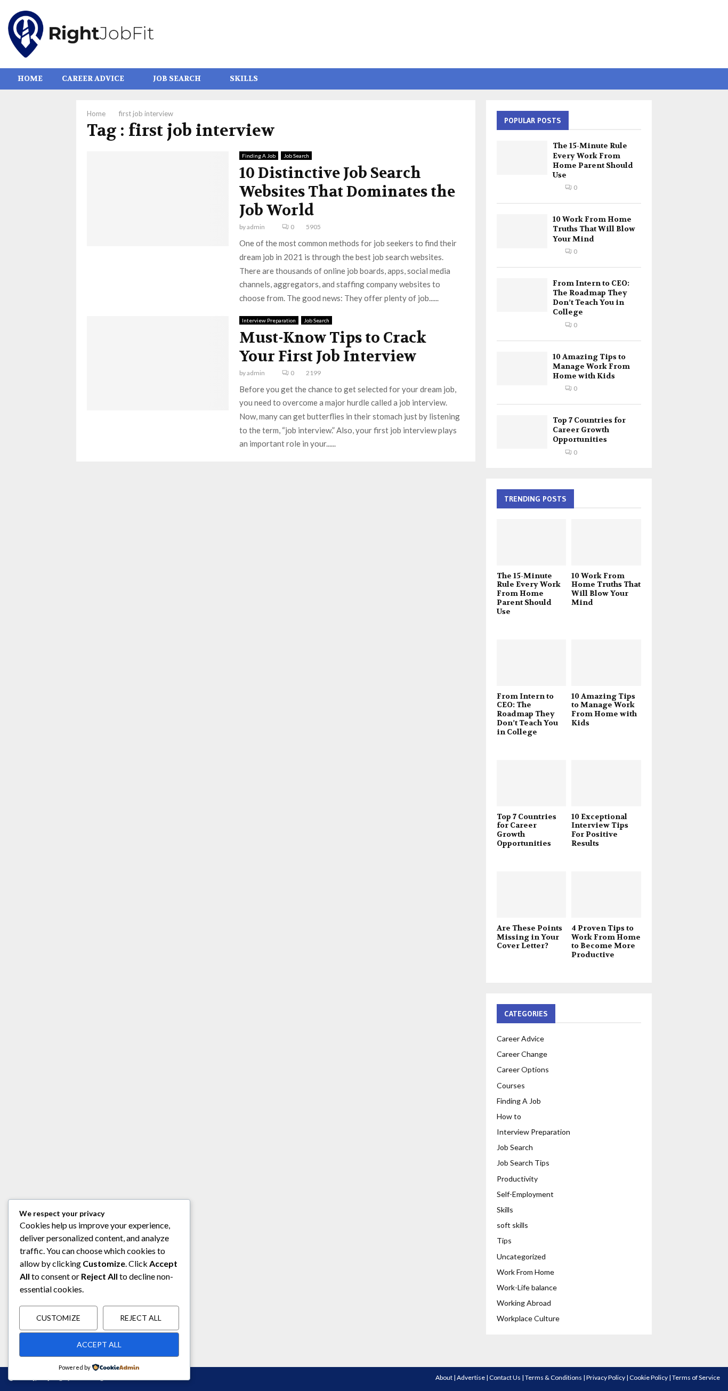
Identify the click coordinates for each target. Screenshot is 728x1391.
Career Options (523, 1069)
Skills (244, 78)
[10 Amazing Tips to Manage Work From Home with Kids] (522, 368)
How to (509, 1116)
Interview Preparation (269, 320)
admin (256, 227)
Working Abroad (524, 1302)
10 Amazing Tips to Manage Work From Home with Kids (591, 366)
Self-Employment (525, 1194)
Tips (504, 1240)
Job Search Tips (523, 1162)
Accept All (99, 1344)
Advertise (471, 1377)
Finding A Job (259, 155)
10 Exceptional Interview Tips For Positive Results (599, 830)
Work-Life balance (527, 1287)
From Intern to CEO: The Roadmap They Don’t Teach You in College (591, 297)
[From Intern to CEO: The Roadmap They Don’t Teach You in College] (522, 295)
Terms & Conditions (553, 1377)
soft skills (512, 1225)
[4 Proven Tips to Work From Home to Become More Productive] (606, 894)
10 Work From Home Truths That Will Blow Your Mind (594, 228)
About (443, 1377)
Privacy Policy (605, 1377)
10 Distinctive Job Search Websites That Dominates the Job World (347, 192)
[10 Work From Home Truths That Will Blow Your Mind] (522, 231)
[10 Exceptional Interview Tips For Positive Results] (606, 783)
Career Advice (93, 78)
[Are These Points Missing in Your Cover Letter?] (532, 894)
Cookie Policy (648, 1377)
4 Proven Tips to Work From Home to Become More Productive (606, 941)
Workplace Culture (528, 1318)
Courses (511, 1085)
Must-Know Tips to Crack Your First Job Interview (332, 347)
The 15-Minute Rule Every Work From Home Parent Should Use (593, 160)
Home (30, 78)
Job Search (177, 78)
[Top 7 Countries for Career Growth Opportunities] (522, 432)
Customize (58, 1317)
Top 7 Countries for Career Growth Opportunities (589, 429)
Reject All (140, 1317)
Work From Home (525, 1271)
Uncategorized (521, 1256)
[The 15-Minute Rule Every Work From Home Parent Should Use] (522, 157)
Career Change (522, 1053)
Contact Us (505, 1377)
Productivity (517, 1178)
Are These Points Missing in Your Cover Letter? (529, 937)
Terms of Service (696, 1377)
